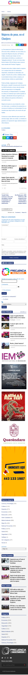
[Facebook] (22, 45)
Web (3, 245)
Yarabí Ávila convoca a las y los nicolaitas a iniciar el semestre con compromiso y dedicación (7, 199)
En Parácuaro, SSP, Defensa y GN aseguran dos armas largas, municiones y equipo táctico (20, 199)
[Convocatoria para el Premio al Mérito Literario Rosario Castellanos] (5, 560)
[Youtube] (11, 658)
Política (4, 528)
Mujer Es (4, 523)
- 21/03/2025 (12, 329)
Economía (4, 512)
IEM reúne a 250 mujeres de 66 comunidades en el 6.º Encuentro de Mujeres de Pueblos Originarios (18, 599)
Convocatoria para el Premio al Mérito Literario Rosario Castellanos (17, 561)
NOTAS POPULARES (7, 312)
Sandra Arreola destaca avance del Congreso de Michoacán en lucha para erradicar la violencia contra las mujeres (18, 578)
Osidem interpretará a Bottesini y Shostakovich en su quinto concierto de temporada (10, 156)
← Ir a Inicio (5, 299)
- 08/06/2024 (4, 173)
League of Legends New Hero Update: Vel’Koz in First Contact (17, 317)
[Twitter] (19, 45)
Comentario (5, 225)
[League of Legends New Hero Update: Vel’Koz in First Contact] (5, 318)
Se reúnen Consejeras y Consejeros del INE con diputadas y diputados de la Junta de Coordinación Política (18, 569)
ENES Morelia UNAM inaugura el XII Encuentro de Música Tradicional (9, 168)
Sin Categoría (5, 540)
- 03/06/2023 (12, 347)
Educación (4, 514)
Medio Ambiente (6, 520)
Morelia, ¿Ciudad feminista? (17, 343)
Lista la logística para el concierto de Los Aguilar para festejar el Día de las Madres (17, 334)
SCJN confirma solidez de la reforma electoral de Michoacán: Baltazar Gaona (18, 591)
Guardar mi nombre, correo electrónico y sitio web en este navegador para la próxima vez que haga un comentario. (14, 253)
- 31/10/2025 (4, 185)
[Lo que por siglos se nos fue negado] (5, 326)
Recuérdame (7, 290)
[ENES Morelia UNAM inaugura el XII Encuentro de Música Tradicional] (22, 168)
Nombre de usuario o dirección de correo (13, 279)
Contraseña (5, 284)
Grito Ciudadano (6, 517)
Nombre (4, 239)
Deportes (4, 509)
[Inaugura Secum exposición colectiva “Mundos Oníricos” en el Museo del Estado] (22, 180)
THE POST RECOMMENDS (8, 150)
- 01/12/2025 (4, 162)
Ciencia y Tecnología (7, 503)
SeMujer (4, 537)
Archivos (4, 546)
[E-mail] (25, 45)
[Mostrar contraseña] (18, 287)
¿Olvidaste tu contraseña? (9, 296)
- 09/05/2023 (12, 340)
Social (3, 542)
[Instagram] (7, 658)
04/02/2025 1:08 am (6, 45)
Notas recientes (6, 586)
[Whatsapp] (17, 45)
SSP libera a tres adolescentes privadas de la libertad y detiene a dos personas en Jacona (18, 607)
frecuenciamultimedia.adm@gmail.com (10, 42)
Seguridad (4, 534)
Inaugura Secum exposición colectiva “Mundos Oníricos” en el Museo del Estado (10, 179)
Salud (3, 531)
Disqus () (24, 212)
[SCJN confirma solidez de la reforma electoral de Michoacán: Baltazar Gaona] (5, 591)
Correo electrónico (19, 239)
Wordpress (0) (11, 212)
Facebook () (18, 212)
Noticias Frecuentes (7, 526)
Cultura (3, 130)
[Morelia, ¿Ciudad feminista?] (5, 346)
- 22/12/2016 (18, 319)
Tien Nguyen (12, 319)
